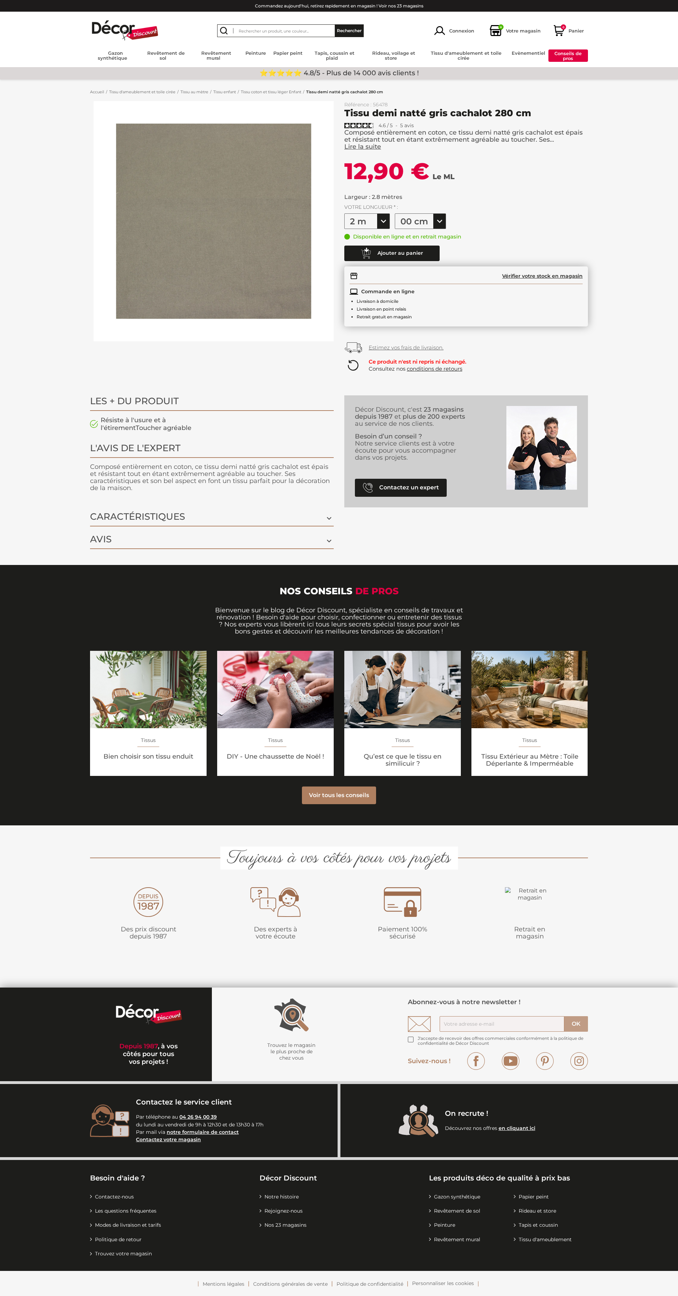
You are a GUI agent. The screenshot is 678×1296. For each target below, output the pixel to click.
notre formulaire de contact (203, 1132)
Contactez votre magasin (168, 1139)
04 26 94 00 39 (198, 1117)
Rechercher (349, 30)
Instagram (579, 1061)
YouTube (510, 1061)
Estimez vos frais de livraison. (406, 347)
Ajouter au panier (399, 252)
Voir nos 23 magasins (401, 5)
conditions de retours (434, 368)
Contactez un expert (408, 487)
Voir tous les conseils (339, 795)
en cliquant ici (517, 1128)
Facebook (476, 1061)
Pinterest (545, 1061)
